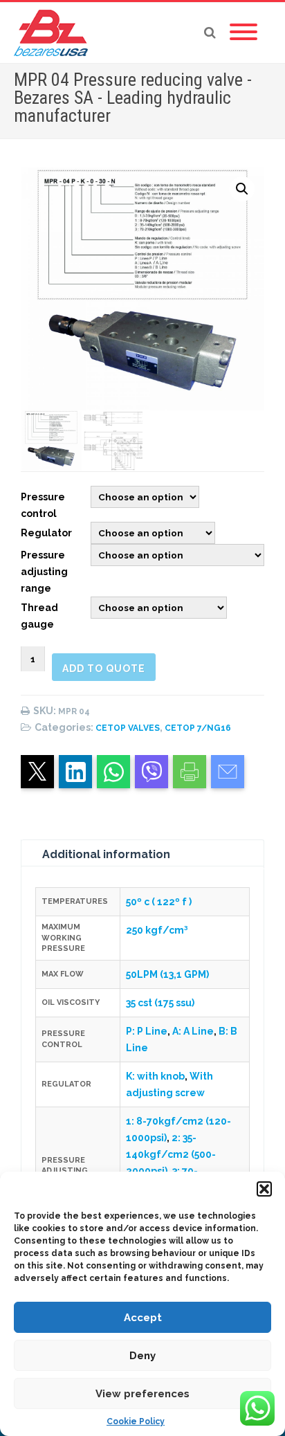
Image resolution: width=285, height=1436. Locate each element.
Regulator (46, 532)
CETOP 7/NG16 (198, 728)
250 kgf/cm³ (157, 930)
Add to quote (103, 668)
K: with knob (155, 1076)
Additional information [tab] (106, 854)
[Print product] (189, 771)
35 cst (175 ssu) (160, 1002)
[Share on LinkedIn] (75, 771)
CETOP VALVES (127, 728)
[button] (264, 1189)
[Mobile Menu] (243, 33)
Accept (143, 1317)
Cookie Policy (136, 1421)
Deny (142, 1355)
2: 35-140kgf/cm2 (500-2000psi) (171, 1154)
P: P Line (146, 1031)
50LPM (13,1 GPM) (167, 974)
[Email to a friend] (227, 771)
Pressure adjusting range (44, 571)
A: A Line (193, 1031)
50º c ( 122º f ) (159, 901)
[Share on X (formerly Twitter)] (37, 771)
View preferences (142, 1394)
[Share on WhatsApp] (113, 771)
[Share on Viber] (151, 771)
